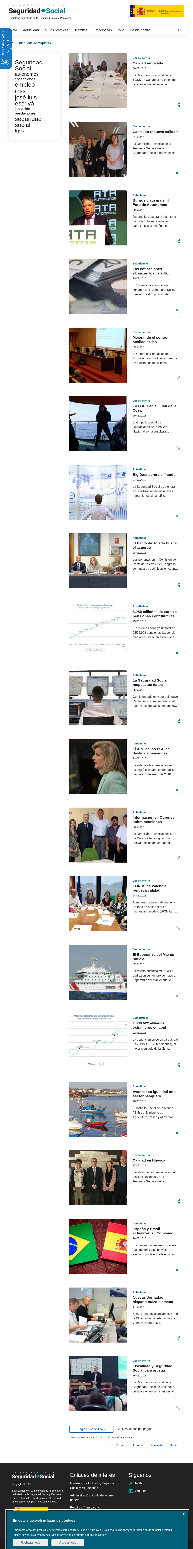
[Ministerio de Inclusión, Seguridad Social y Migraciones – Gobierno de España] (157, 11)
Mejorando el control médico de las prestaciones (150, 341)
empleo (25, 84)
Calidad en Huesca (149, 1160)
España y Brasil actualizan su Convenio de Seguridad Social (153, 1233)
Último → (175, 1445)
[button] (178, 104)
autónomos (27, 74)
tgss (19, 130)
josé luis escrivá (26, 100)
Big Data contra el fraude (154, 475)
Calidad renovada (148, 63)
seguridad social (28, 121)
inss (20, 91)
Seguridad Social (29, 65)
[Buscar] (180, 30)
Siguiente (156, 1445)
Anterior (138, 1445)
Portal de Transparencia (86, 1507)
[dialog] (97, 1530)
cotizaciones (25, 79)
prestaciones (25, 113)
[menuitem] (13, 30)
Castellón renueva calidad (155, 132)
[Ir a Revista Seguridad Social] (44, 10)
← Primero (119, 1445)
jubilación (22, 109)
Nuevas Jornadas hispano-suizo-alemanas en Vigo (154, 1301)
